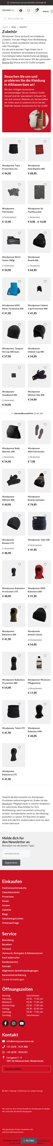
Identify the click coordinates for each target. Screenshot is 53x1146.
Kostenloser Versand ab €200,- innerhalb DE (28, 2)
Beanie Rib (7, 62)
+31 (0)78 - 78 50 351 (17, 1052)
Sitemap (13, 1091)
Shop (13, 27)
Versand (6, 948)
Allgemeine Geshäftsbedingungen (20, 970)
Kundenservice (10, 961)
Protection (8, 896)
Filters (30, 1140)
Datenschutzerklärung (14, 975)
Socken (6, 905)
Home (5, 27)
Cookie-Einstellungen (13, 979)
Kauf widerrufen (11, 957)
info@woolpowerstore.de (20, 1041)
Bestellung (8, 940)
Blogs (5, 914)
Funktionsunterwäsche (14, 887)
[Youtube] (21, 1023)
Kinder (5, 901)
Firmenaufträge (10, 922)
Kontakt (6, 966)
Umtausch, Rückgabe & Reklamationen (22, 953)
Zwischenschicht (11, 892)
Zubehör (6, 909)
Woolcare (7, 803)
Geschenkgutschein (12, 918)
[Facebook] (5, 1023)
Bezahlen (7, 944)
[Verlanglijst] (21, 11)
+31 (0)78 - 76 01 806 (17, 1046)
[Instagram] (13, 1023)
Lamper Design (36, 1091)
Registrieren (11, 862)
